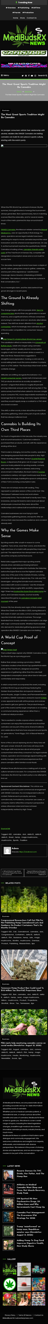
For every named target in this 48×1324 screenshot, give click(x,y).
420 (10, 834)
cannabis (17, 834)
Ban (14, 994)
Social (14, 1058)
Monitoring (24, 1055)
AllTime (36, 7)
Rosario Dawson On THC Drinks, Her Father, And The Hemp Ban (30, 1173)
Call (14, 931)
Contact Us (31, 18)
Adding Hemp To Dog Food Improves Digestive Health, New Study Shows (30, 1243)
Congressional (7, 934)
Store (22, 18)
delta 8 (38, 834)
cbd (24, 834)
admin (15, 848)
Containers (19, 934)
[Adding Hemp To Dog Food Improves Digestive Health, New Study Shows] (8, 1245)
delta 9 (4, 837)
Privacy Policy (10, 1315)
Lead (19, 997)
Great (11, 837)
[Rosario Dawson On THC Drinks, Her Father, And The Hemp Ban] (8, 1175)
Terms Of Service (24, 1315)
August (16, 1049)
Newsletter (5, 1058)
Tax (17, 1003)
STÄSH (43, 698)
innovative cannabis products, (15, 1129)
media (15, 1055)
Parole (17, 12)
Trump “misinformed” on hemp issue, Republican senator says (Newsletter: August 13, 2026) (29, 1231)
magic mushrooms (29, 837)
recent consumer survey (11, 378)
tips (33, 943)
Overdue (12, 7)
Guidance (17, 937)
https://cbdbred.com (28, 852)
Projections (32, 1000)
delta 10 (30, 834)
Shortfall (4, 1003)
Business (5, 110)
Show (12, 1003)
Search (41, 75)
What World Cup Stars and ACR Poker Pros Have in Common (12, 873)
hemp (17, 837)
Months (16, 940)
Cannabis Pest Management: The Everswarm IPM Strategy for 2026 (31, 1215)
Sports (15, 840)
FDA (10, 937)
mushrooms (6, 840)
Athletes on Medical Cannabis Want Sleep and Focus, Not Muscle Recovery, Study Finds (31, 1189)
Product (4, 943)
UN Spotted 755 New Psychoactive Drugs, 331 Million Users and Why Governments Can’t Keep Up (31, 1203)
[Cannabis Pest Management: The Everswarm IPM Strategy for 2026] (8, 1217)
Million (4, 1000)
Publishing (24, 7)
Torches (41, 472)
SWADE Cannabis (8, 229)
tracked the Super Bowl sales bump (29, 591)
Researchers (24, 943)
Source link (5, 828)
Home (15, 18)
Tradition (23, 840)
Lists (31, 937)
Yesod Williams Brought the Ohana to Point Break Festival (36, 873)
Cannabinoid (23, 931)
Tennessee (25, 1003)
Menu (6, 75)
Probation (29, 12)
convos (38, 1049)
